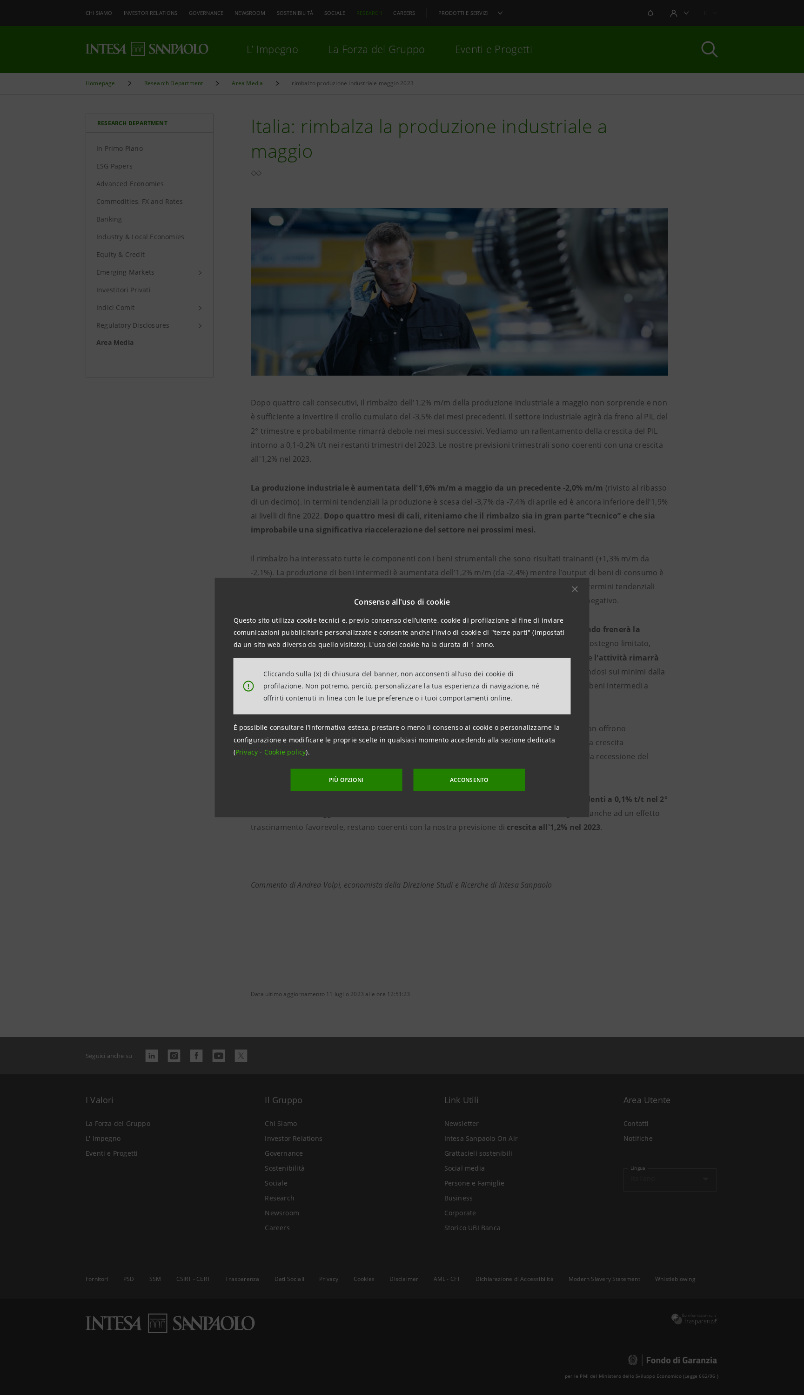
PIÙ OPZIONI (346, 780)
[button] (575, 589)
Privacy (247, 752)
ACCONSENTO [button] (469, 780)
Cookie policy (285, 752)
